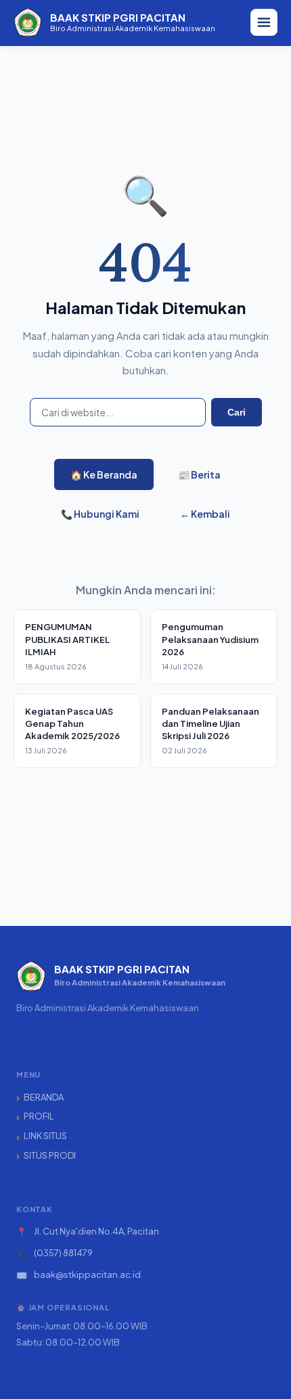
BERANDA (44, 1097)
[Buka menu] (263, 22)
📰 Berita (199, 474)
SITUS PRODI (50, 1155)
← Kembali (205, 514)
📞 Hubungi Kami (100, 514)
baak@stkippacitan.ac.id (87, 1274)
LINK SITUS (45, 1135)
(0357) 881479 (63, 1252)
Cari (236, 412)
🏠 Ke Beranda (103, 474)
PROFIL (39, 1116)
